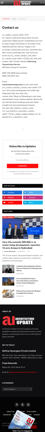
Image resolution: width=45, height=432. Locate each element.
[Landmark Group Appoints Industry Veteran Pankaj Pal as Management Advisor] (8, 269)
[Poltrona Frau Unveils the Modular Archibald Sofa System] (8, 294)
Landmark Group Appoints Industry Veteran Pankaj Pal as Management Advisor (29, 268)
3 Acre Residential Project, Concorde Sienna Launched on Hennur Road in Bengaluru (27, 281)
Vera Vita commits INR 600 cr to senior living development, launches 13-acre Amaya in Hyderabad (21, 245)
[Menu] (2, 2)
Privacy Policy (20, 174)
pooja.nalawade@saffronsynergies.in (23, 372)
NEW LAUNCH (8, 217)
